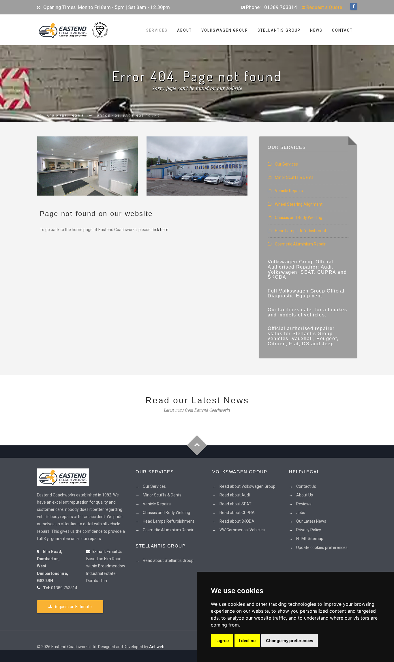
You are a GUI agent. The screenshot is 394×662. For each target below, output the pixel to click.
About (184, 30)
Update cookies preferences (322, 547)
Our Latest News (311, 521)
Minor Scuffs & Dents (294, 177)
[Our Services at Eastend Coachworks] (87, 166)
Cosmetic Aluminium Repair (300, 244)
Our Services (286, 164)
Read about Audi (234, 495)
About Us (304, 495)
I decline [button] (247, 640)
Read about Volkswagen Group (247, 486)
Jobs (300, 512)
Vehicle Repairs (289, 190)
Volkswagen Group (224, 30)
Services (157, 30)
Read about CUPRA (237, 512)
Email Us (114, 551)
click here (159, 229)
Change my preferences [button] (289, 640)
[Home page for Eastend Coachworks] (73, 29)
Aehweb (156, 646)
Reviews (304, 504)
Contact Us (306, 486)
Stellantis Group (279, 30)
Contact (342, 30)
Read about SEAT (235, 504)
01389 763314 (280, 7)
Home (78, 115)
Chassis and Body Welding (298, 217)
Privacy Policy (308, 530)
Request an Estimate (73, 606)
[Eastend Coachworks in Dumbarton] (63, 476)
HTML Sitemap (309, 538)
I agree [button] (222, 640)
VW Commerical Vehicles (242, 530)
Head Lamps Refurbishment (300, 230)
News (316, 30)
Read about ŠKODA (236, 521)
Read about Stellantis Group (168, 560)
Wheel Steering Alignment (298, 204)
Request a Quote (323, 7)
